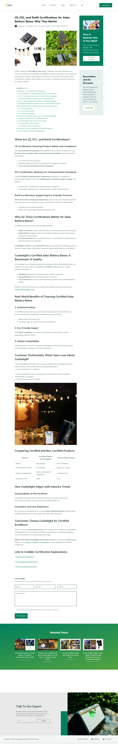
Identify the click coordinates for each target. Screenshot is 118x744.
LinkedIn (34, 542)
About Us (73, 5)
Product (53, 5)
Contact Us (106, 5)
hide (26, 88)
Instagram (45, 542)
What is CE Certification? (25, 557)
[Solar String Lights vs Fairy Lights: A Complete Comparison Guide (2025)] (25, 644)
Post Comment (21, 616)
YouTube (27, 542)
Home (43, 5)
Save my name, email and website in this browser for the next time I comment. (37, 609)
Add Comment (21, 593)
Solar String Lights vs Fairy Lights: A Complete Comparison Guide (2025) (25, 655)
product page (71, 540)
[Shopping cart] (81, 5)
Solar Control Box (44, 26)
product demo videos (22, 289)
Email (39, 587)
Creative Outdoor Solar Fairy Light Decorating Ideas (70, 655)
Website (61, 587)
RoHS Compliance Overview (26, 567)
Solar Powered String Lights (59, 26)
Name (18, 587)
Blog (63, 5)
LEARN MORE (89, 108)
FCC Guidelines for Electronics (27, 562)
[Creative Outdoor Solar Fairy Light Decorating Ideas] (70, 644)
